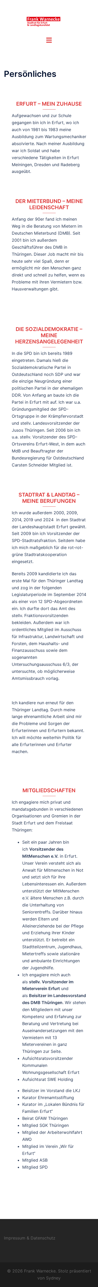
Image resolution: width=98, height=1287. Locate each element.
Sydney (53, 1278)
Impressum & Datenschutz (29, 1238)
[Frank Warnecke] (49, 17)
